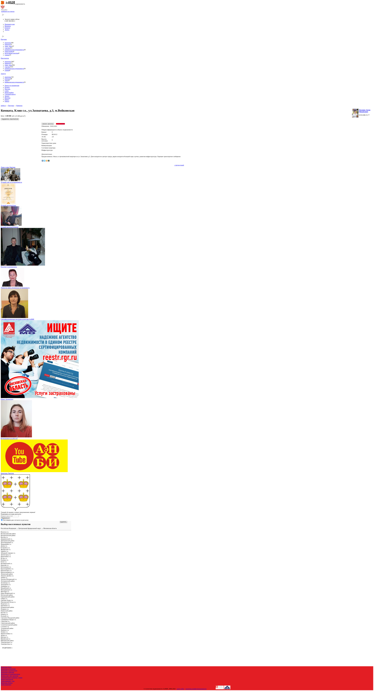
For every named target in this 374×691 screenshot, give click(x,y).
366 (12, 43)
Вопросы (8, 26)
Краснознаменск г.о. (7, 572)
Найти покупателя (7, 679)
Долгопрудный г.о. (7, 542)
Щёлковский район (7, 640)
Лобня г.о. (4, 577)
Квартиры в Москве (7, 672)
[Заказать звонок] (3, 16)
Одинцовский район (8, 597)
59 (25, 82)
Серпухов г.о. (5, 621)
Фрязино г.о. (5, 630)
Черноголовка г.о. (7, 633)
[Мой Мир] (49, 160)
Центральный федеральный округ (29, 528)
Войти (7, 30)
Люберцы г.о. (5, 586)
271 (11, 63)
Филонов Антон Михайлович (364, 111)
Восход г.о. (4, 537)
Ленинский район (7, 574)
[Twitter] (45, 160)
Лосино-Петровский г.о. (9, 579)
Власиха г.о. (5, 532)
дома (6, 80)
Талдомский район (7, 628)
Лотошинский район (8, 581)
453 (11, 48)
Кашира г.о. (4, 560)
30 (25, 50)
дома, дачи (8, 46)
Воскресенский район (8, 535)
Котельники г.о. (6, 567)
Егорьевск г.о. (5, 548)
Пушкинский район (7, 607)
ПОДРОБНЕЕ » (7, 648)
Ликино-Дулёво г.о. (7, 576)
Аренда (3, 73)
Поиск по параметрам (12, 85)
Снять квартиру (6, 684)
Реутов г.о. (4, 612)
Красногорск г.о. (6, 570)
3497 (12, 61)
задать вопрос (60, 124)
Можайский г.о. (6, 588)
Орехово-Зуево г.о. (7, 600)
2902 (13, 65)
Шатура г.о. (4, 637)
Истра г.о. (4, 558)
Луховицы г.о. (5, 583)
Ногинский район (7, 595)
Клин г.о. (4, 562)
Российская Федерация (8, 528)
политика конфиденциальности (195, 689)
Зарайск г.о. (4, 551)
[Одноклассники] (47, 160)
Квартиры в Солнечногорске (10, 674)
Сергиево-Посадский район (10, 618)
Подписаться (5, 518)
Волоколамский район (8, 534)
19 (8, 80)
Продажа (4, 39)
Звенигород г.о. (6, 555)
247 (13, 46)
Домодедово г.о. (6, 544)
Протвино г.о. (5, 605)
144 (12, 77)
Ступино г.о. (5, 626)
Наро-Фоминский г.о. (8, 593)
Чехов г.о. (4, 635)
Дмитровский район (7, 541)
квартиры (8, 43)
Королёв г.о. (5, 565)
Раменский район (6, 611)
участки (7, 48)
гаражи (7, 55)
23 (11, 44)
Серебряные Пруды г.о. (8, 619)
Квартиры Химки (7, 683)
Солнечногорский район (9, 625)
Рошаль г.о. (4, 614)
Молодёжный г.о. (6, 590)
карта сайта (180, 689)
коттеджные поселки (12, 53)
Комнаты (19, 105)
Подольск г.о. (5, 604)
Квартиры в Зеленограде (9, 670)
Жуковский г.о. (6, 549)
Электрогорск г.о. (6, 642)
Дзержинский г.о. (6, 539)
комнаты (7, 44)
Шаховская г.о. (6, 639)
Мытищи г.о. (5, 591)
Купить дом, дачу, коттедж (9, 676)
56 (25, 68)
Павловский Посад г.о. (8, 602)
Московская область (50, 528)
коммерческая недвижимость (14, 50)
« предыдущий (179, 165)
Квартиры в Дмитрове (8, 669)
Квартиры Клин (6, 667)
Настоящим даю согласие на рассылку (16, 520)
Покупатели (5, 58)
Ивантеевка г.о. (6, 556)
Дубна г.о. (4, 546)
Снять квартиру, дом (7, 681)
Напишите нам (10, 24)
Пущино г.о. (5, 609)
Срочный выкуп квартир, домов (11, 677)
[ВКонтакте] (43, 160)
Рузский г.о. (5, 616)
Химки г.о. (4, 632)
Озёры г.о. (4, 598)
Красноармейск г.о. (7, 569)
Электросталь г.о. (6, 644)
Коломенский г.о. (6, 563)
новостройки (9, 51)
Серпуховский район (8, 623)
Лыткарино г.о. (6, 584)
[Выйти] (5, 31)
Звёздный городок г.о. (8, 553)
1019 (11, 67)
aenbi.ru (3, 105)
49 (11, 79)
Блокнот (7, 28)
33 (10, 55)
